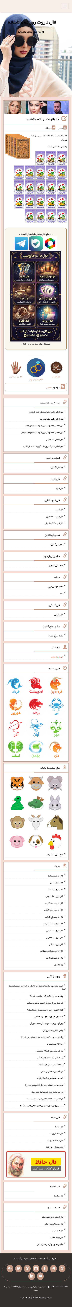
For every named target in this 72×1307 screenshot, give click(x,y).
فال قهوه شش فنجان (54, 523)
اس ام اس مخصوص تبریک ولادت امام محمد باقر (42, 432)
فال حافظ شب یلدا (55, 1140)
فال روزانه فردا (56, 1237)
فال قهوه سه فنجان (54, 516)
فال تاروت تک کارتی (54, 896)
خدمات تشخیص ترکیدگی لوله (50, 1078)
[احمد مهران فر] (57, 108)
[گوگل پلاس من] (10, 1269)
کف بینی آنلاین (57, 544)
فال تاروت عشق (56, 944)
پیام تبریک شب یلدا (54, 1147)
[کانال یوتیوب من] (40, 1276)
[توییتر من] (18, 1269)
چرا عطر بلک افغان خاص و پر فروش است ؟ (45, 1098)
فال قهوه (59, 509)
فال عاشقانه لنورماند (54, 1223)
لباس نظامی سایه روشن (53, 1030)
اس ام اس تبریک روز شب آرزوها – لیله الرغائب (43, 446)
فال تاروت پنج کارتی (54, 916)
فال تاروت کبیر (56, 882)
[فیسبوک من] (44, 1269)
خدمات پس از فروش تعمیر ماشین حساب (45, 1002)
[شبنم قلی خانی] (15, 108)
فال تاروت (58, 964)
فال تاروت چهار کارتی (53, 910)
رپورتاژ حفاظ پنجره (55, 1043)
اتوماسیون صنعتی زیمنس (52, 1071)
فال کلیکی (58, 614)
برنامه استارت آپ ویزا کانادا (51, 1064)
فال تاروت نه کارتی (54, 930)
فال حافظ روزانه (56, 1133)
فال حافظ (59, 1126)
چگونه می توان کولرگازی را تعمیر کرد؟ (46, 996)
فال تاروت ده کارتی (54, 937)
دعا (61, 593)
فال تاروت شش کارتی (53, 923)
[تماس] (27, 1269)
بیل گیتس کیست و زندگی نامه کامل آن (46, 1023)
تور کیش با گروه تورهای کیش (50, 1057)
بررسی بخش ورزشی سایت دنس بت (47, 1091)
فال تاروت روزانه (55, 875)
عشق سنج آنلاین (56, 635)
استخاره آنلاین (57, 467)
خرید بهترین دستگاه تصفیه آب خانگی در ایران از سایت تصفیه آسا (37, 987)
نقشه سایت (25, 1297)
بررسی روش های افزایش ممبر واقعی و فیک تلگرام (41, 1105)
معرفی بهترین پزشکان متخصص (49, 1050)
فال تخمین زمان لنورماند (52, 1216)
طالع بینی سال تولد (55, 854)
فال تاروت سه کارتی (54, 903)
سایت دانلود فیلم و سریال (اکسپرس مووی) (44, 1085)
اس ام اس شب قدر (54, 439)
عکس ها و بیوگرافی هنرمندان (50, 1244)
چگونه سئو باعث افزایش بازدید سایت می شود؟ (42, 1037)
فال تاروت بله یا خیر (54, 957)
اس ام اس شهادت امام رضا (51, 418)
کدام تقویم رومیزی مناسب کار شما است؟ (45, 1009)
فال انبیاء (59, 488)
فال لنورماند (57, 1230)
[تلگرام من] (53, 1269)
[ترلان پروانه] (36, 108)
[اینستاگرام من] (36, 1269)
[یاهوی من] (62, 1269)
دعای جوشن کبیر (55, 586)
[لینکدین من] (31, 1276)
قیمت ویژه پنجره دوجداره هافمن (48, 1016)
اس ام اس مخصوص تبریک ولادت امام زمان (44, 425)
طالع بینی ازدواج (56, 565)
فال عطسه (58, 1195)
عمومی (49, 387)
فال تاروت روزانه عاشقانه (32, 22)
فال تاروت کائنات (55, 889)
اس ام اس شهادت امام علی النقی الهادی (46, 412)
